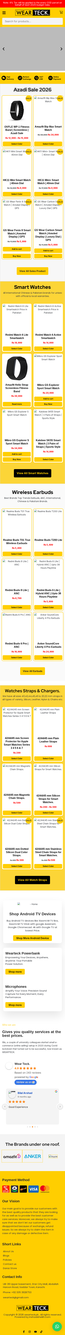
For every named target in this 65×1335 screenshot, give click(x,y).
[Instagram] (29, 1331)
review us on (24, 1082)
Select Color (16, 144)
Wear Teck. (22, 1063)
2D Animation (32, 1322)
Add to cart (17, 249)
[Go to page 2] (32, 1126)
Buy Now (17, 256)
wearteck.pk (31, 1314)
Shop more (15, 971)
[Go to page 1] (30, 1126)
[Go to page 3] (35, 1126)
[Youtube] (35, 1331)
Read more (17, 404)
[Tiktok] (41, 1331)
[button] (4, 49)
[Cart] (61, 12)
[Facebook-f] (23, 1331)
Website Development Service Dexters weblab (32, 1327)
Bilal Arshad (25, 1093)
